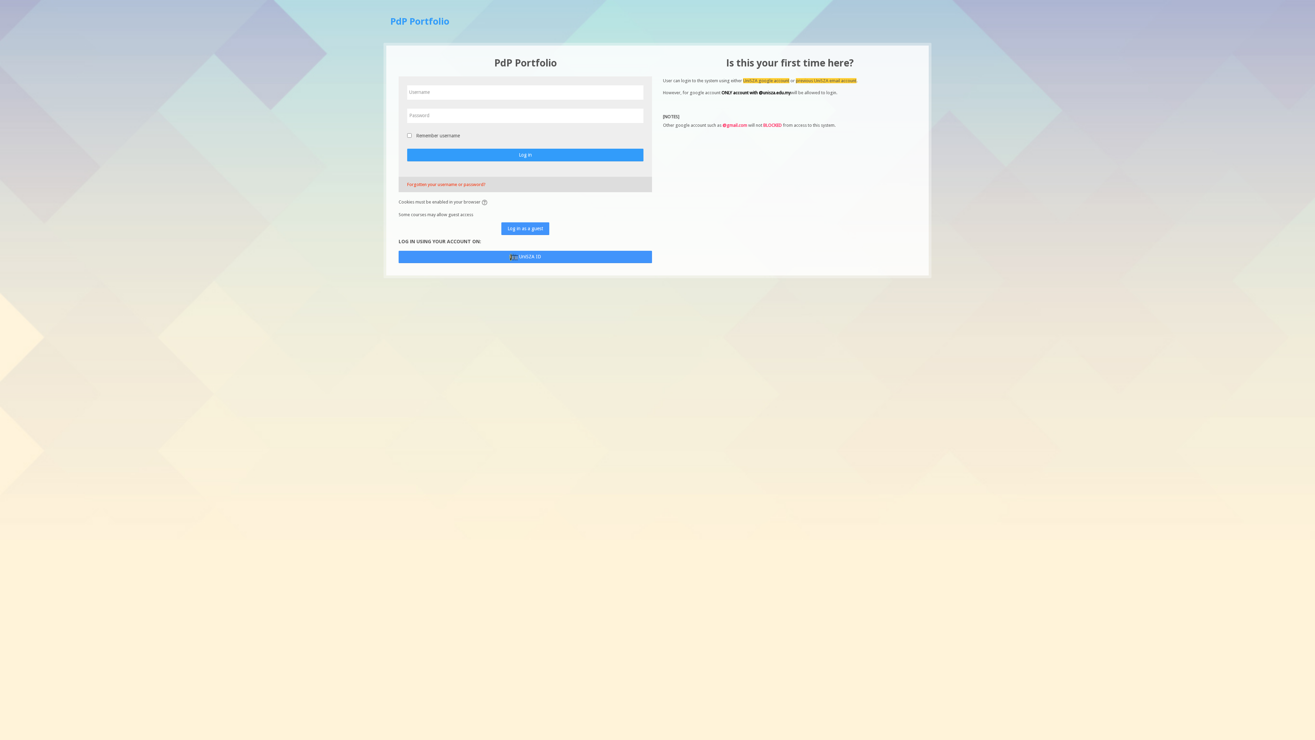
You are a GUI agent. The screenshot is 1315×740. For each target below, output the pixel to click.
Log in (525, 155)
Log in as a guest (525, 228)
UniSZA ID (529, 256)
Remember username (438, 135)
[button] (485, 202)
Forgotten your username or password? (446, 184)
